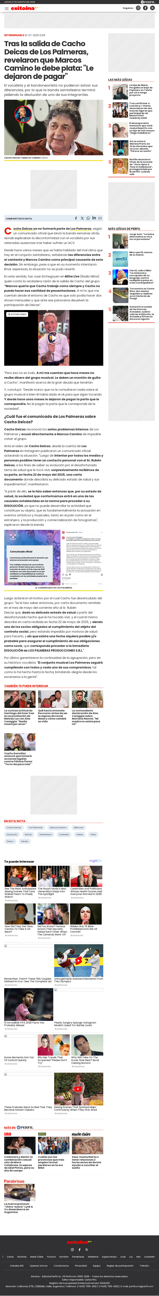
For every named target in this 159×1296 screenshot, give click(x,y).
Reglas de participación (120, 1265)
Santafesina (45, 834)
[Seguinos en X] (152, 8)
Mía (138, 1256)
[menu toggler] (6, 8)
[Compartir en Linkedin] (94, 218)
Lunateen (149, 1256)
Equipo (97, 1265)
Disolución (12, 834)
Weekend (93, 1256)
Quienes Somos (39, 1265)
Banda (28, 834)
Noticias (22, 1256)
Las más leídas (120, 80)
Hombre (63, 1256)
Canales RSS (17, 1265)
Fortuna (51, 1256)
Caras (10, 1256)
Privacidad (81, 1265)
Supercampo (109, 1256)
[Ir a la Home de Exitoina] (25, 8)
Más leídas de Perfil (124, 229)
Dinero (10, 841)
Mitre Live (78, 827)
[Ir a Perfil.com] (148, 2)
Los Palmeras (80, 229)
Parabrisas (78, 1256)
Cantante (64, 834)
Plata (93, 834)
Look (123, 1256)
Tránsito (144, 1265)
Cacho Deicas (23, 229)
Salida (80, 834)
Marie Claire (36, 1256)
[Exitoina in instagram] (138, 8)
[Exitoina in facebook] (145, 8)
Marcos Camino (58, 827)
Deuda (24, 841)
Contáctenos (61, 1265)
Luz (131, 1256)
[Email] (100, 219)
